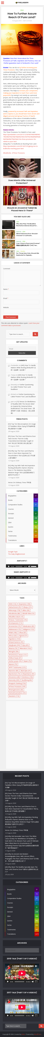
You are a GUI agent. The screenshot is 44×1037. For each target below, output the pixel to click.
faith (13, 633)
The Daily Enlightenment (16, 554)
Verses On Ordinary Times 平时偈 (19, 482)
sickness (28, 677)
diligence (29, 629)
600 (13, 604)
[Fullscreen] (36, 981)
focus (13, 636)
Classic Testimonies (18, 620)
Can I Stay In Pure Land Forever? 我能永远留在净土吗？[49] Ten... (28, 244)
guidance (15, 639)
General (18, 232)
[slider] (34, 566)
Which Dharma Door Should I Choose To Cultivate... (27, 235)
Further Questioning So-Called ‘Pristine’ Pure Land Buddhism (22, 387)
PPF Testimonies (18, 667)
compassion (16, 623)
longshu (14, 652)
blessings (15, 610)
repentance (28, 674)
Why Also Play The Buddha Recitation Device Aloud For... (27, 225)
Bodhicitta (7, 153)
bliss (26, 610)
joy (26, 645)
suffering (27, 680)
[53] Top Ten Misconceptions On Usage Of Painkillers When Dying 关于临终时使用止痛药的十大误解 (22, 426)
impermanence (16, 642)
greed (23, 636)
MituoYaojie (15, 658)
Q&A (22, 10)
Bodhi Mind (28, 613)
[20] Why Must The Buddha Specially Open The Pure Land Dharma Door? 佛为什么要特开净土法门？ (21, 869)
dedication (29, 626)
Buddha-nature (16, 617)
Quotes (23, 251)
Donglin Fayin (13, 552)
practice (14, 671)
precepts (26, 671)
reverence (15, 677)
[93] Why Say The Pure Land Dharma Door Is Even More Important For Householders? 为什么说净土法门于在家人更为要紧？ (21, 808)
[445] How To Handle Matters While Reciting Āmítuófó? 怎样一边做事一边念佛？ (23, 367)
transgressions (16, 690)
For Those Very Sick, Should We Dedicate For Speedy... (27, 254)
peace (13, 664)
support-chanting (18, 683)
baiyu (28, 607)
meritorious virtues (18, 655)
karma (13, 648)
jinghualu (15, 645)
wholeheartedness (18, 693)
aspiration (25, 604)
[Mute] (29, 566)
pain (28, 661)
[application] (22, 565)
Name (6, 289)
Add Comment (27, 21)
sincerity (15, 680)
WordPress (37, 1034)
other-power (16, 661)
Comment (6, 269)
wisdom (14, 696)
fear (23, 633)
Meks (23, 1034)
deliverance (15, 629)
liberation (26, 648)
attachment (15, 607)
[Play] (9, 566)
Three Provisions (19, 153)
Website (6, 307)
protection (15, 674)
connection (15, 626)
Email (5, 298)
